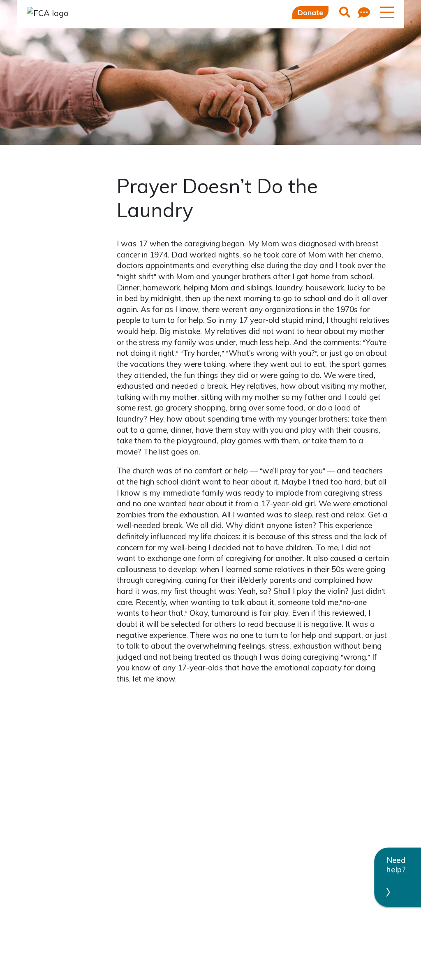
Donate (310, 12)
